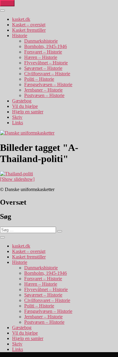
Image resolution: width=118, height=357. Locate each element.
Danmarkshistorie (41, 41)
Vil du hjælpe (25, 106)
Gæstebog (21, 100)
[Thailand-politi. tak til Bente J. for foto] (16, 173)
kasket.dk (21, 19)
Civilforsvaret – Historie (47, 73)
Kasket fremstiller (29, 30)
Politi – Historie (39, 79)
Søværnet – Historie (43, 68)
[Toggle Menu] (2, 10)
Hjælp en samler (27, 111)
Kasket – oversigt (28, 24)
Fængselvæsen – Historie (48, 84)
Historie (19, 35)
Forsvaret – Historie (43, 51)
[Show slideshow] (17, 179)
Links (17, 122)
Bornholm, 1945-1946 (45, 46)
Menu (7, 3)
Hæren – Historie (40, 57)
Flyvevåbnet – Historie (46, 62)
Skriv (17, 117)
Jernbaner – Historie (43, 89)
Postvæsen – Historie (44, 95)
